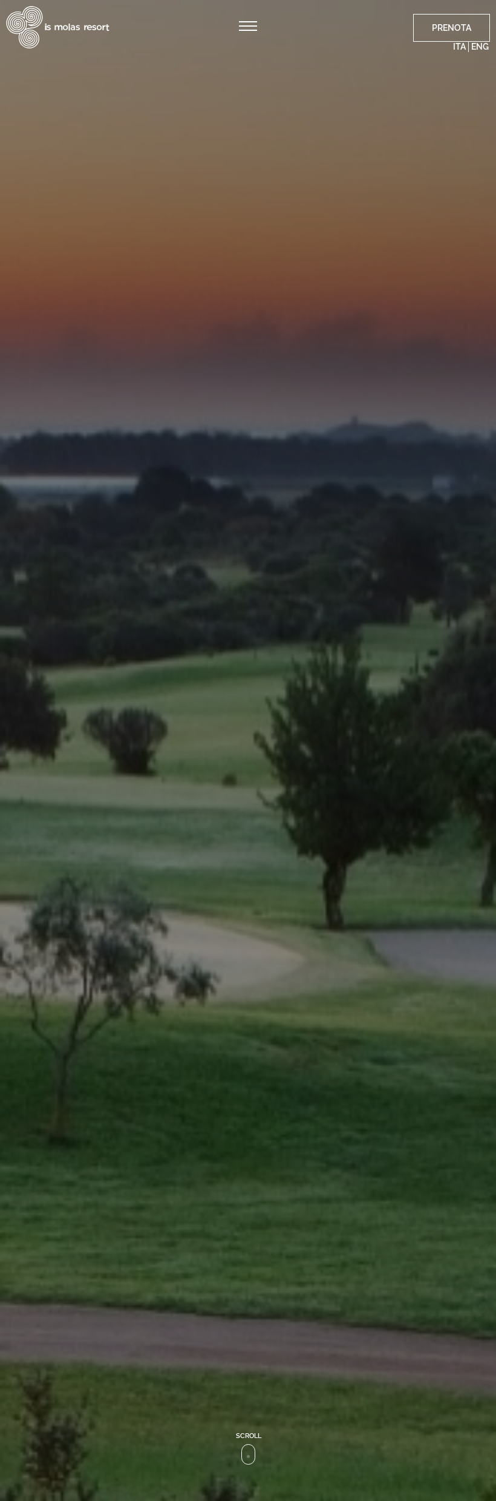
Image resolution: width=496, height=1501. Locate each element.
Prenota (451, 28)
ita (459, 46)
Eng (480, 46)
